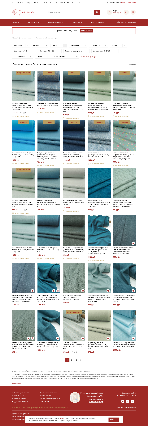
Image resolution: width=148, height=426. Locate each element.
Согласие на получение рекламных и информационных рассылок (70, 235)
